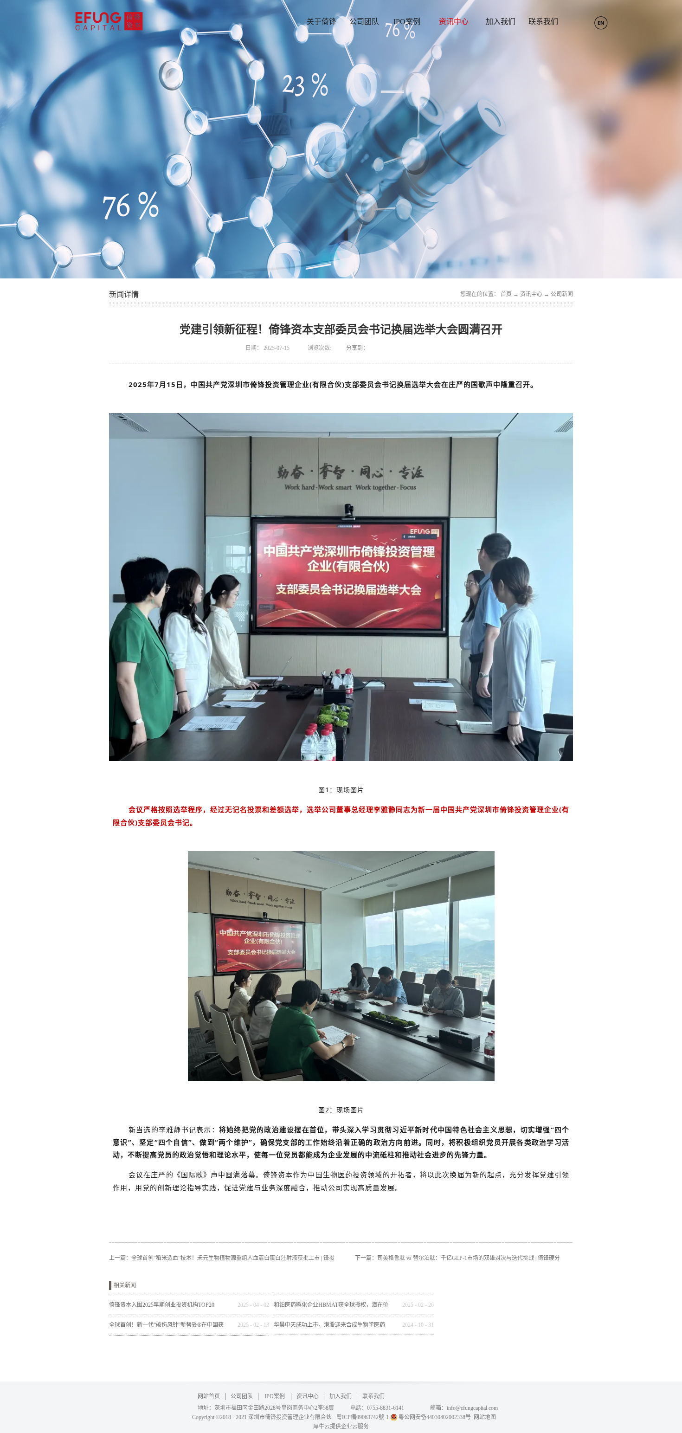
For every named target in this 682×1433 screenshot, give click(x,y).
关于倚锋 (321, 22)
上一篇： (222, 1258)
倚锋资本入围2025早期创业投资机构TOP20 (161, 1305)
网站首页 (209, 1396)
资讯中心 (531, 294)
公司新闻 (562, 294)
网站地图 (483, 1417)
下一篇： (457, 1258)
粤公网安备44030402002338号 (435, 1417)
